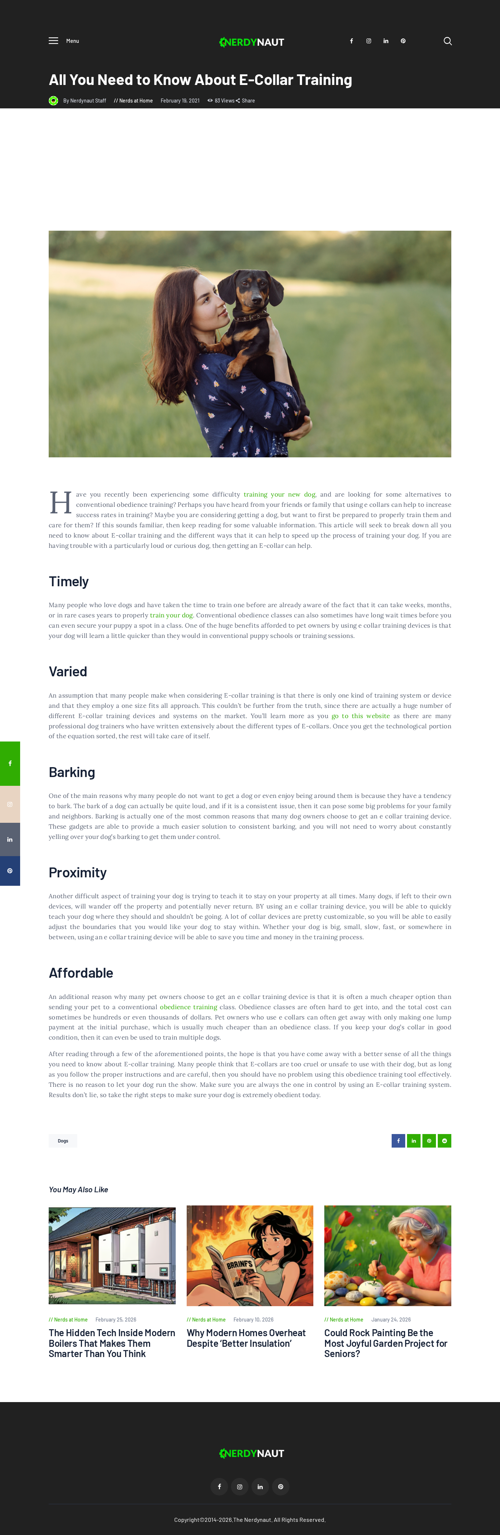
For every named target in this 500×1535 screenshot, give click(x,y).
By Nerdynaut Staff (85, 100)
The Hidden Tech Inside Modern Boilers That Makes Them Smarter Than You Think (112, 1343)
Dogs (63, 1141)
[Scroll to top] (489, 906)
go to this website (361, 716)
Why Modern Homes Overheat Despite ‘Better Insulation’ (246, 1337)
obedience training (188, 1007)
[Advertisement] (250, 175)
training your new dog (279, 494)
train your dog (171, 615)
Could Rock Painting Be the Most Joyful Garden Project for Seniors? (386, 1343)
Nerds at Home (136, 100)
